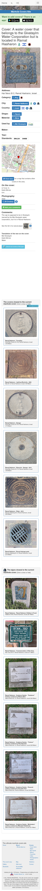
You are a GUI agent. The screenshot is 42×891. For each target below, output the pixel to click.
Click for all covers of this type (14, 246)
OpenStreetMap (23, 171)
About (18, 845)
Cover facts (33, 847)
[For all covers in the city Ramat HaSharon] (19, 43)
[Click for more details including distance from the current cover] (30, 226)
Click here (9, 179)
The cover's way (7, 862)
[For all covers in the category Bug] (29, 43)
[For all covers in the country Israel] (24, 43)
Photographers (34, 858)
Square (17, 114)
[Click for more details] (21, 323)
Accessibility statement (19, 867)
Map (17, 862)
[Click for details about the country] (27, 107)
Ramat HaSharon (21, 103)
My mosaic (33, 850)
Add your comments (12, 207)
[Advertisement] (21, 273)
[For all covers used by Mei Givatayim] (30, 123)
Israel (17, 108)
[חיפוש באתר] (12, 3)
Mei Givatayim (20, 124)
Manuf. (32, 852)
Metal (17, 118)
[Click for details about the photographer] (16, 201)
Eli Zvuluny (8, 201)
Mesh (31, 849)
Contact (31, 864)
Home (4, 2)
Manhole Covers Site (21, 11)
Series (32, 859)
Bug (16, 97)
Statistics (31, 862)
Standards (5, 866)
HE (17, 2)
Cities (31, 856)
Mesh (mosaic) (33, 306)
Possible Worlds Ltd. (19, 874)
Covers (31, 845)
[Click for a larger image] (21, 67)
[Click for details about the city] (34, 103)
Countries (32, 854)
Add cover (19, 864)
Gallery (5, 864)
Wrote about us (21, 847)
